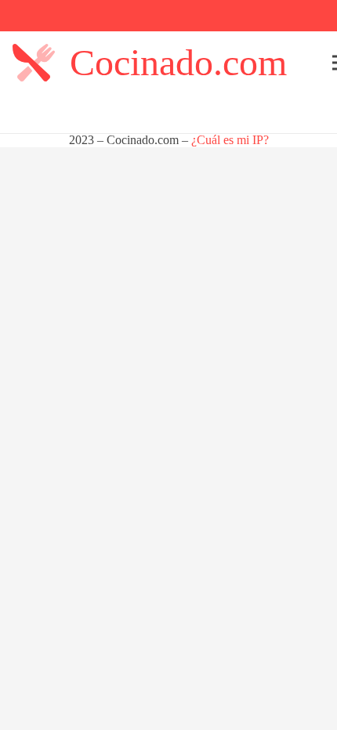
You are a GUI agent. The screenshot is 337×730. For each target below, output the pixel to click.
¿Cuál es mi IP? (230, 139)
